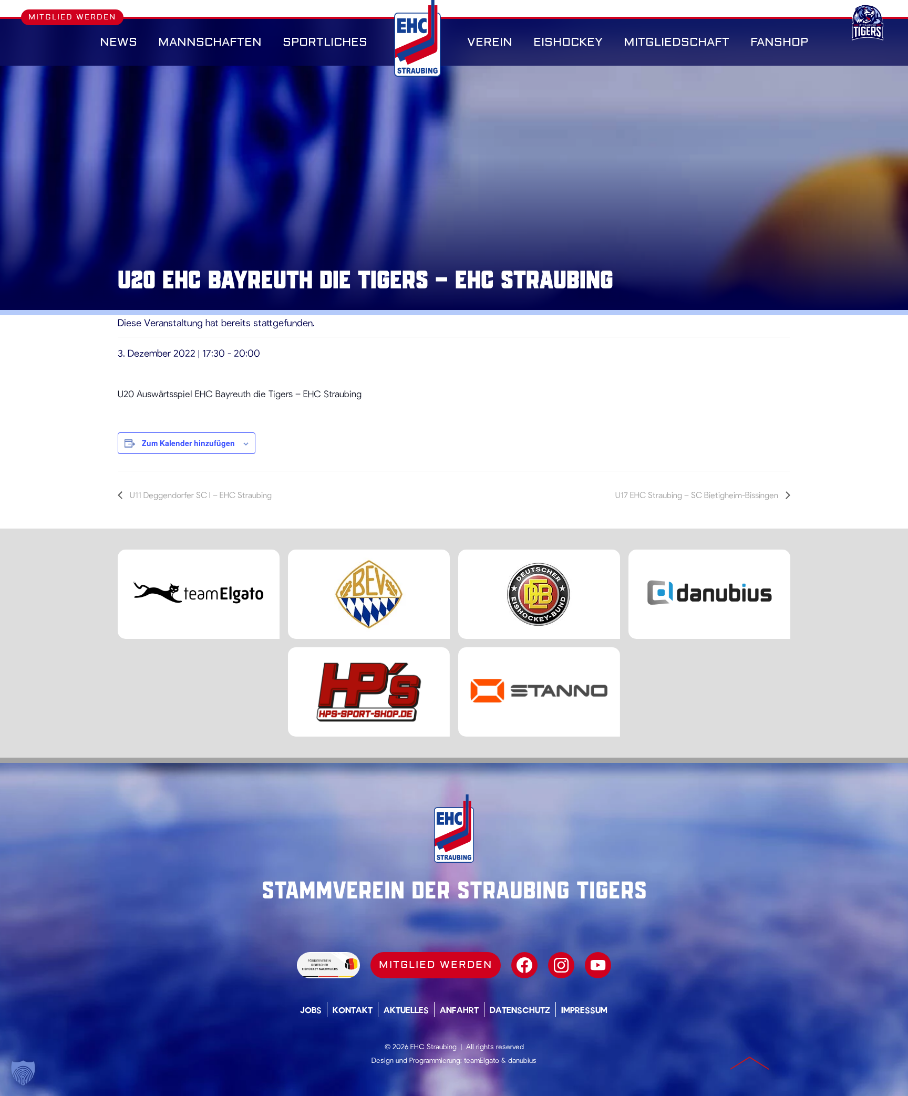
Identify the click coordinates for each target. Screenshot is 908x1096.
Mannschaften (210, 42)
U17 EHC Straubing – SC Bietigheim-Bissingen (697, 495)
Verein (489, 42)
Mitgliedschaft (676, 42)
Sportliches (325, 42)
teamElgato (481, 1060)
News (118, 42)
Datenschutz (520, 1010)
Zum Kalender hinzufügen (188, 443)
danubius (522, 1060)
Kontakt (353, 1010)
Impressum (584, 1010)
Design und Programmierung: (417, 1060)
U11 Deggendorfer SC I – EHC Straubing (200, 495)
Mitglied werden (72, 17)
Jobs (311, 1010)
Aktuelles (406, 1010)
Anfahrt (459, 1010)
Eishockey (568, 42)
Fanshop (779, 42)
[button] (23, 1073)
